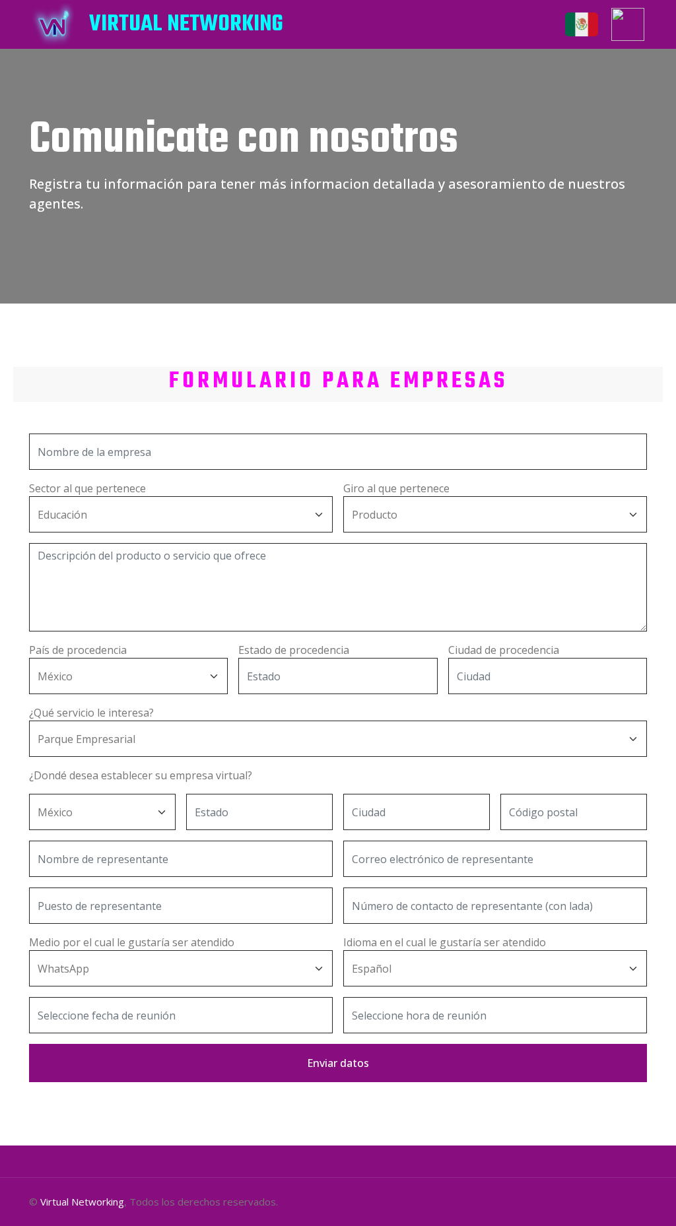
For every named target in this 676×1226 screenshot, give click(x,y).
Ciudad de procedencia (503, 650)
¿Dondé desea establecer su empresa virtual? (140, 775)
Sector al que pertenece (87, 488)
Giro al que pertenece (396, 488)
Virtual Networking (82, 1201)
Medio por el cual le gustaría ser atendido (131, 942)
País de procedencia (78, 650)
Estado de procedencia (293, 650)
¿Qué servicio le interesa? (91, 712)
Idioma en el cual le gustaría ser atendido (444, 942)
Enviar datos (338, 1063)
